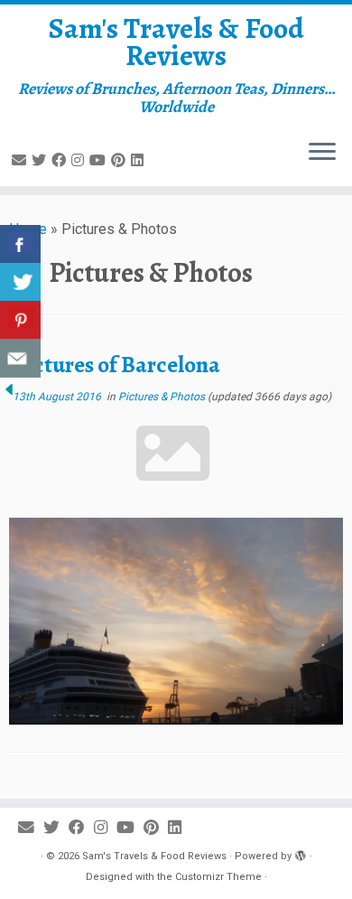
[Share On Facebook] (20, 244)
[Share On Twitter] (20, 282)
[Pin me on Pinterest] (121, 160)
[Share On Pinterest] (20, 320)
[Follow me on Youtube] (100, 160)
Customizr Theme (218, 877)
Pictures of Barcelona (116, 364)
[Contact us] (20, 358)
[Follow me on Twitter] (41, 160)
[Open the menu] (322, 153)
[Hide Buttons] (9, 388)
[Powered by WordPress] (300, 853)
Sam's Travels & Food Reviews (176, 42)
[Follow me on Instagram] (80, 160)
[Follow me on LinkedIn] (140, 160)
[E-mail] (22, 160)
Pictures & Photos (163, 396)
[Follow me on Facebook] (61, 160)
